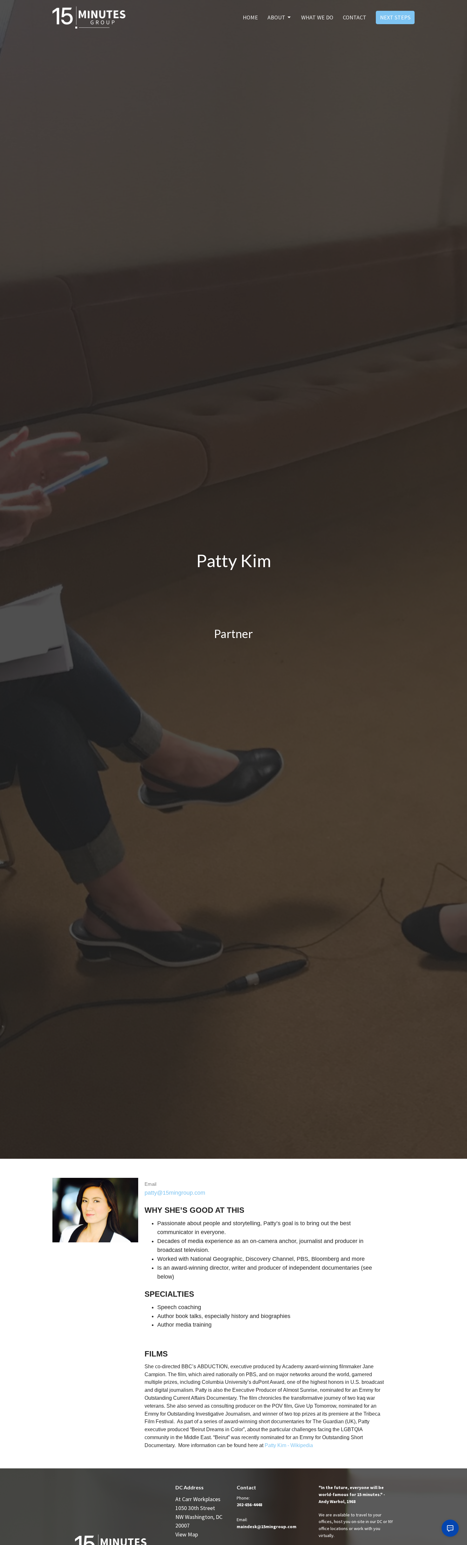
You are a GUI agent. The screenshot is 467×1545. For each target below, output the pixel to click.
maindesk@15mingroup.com (266, 1526)
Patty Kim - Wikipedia (289, 1445)
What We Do (317, 17)
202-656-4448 (249, 1504)
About (276, 17)
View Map (186, 1534)
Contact (354, 17)
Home (250, 17)
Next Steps (395, 17)
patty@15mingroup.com (175, 1193)
